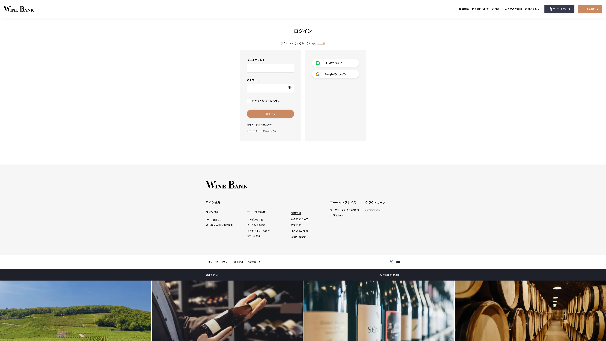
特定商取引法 (254, 261)
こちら (321, 43)
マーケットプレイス (343, 202)
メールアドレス (256, 60)
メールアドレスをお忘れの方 (261, 130)
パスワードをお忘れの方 (259, 125)
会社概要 (210, 274)
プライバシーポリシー (218, 261)
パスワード (253, 80)
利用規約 (238, 261)
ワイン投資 (213, 202)
